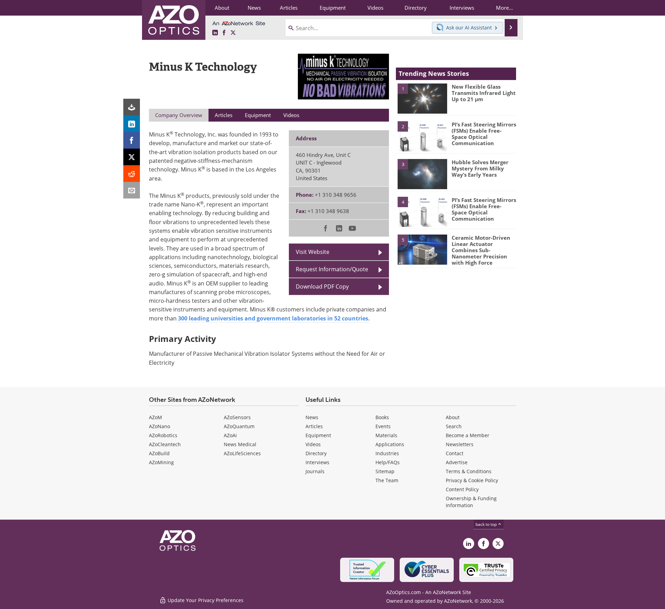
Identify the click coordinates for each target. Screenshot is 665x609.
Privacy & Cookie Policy (472, 480)
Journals (315, 471)
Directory (316, 453)
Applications (389, 444)
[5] (422, 249)
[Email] (131, 190)
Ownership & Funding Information (471, 502)
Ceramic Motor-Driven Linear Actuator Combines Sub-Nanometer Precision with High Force (481, 250)
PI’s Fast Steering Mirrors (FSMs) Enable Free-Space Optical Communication (484, 134)
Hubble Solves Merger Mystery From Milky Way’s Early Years (480, 168)
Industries (387, 453)
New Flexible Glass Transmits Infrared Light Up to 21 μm (484, 93)
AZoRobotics (163, 435)
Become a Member (467, 435)
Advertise (457, 462)
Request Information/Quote (332, 269)
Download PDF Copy (322, 286)
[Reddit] (131, 173)
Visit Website (312, 252)
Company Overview (178, 115)
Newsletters (459, 444)
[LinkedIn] (131, 123)
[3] (422, 173)
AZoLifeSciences (242, 453)
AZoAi (230, 435)
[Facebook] (131, 140)
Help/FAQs (387, 462)
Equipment (318, 435)
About (453, 417)
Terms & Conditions (468, 471)
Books (382, 417)
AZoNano (159, 426)
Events (383, 426)
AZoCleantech (165, 444)
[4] (422, 211)
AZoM (155, 417)
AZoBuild (159, 453)
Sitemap (384, 471)
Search (454, 426)
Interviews (317, 462)
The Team (386, 480)
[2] (422, 136)
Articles (314, 426)
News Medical (240, 444)
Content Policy (462, 489)
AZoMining (161, 462)
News (311, 417)
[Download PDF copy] (131, 107)
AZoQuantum (239, 426)
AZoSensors (237, 417)
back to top (487, 524)
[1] (422, 98)
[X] (131, 157)
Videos (313, 444)
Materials (386, 435)
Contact (454, 453)
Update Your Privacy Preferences (204, 600)
